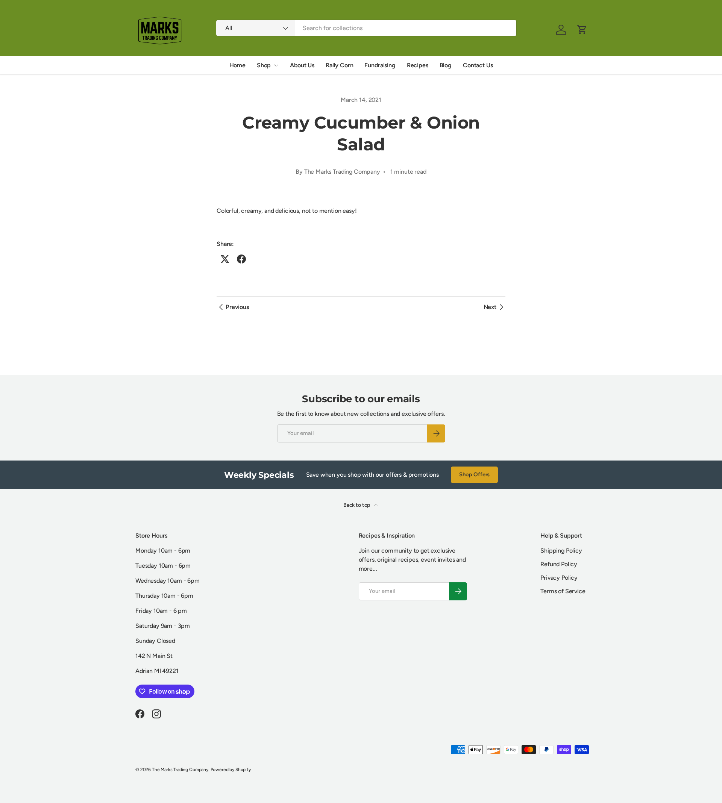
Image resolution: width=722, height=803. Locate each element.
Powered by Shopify (231, 769)
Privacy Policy (559, 577)
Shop (264, 65)
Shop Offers (474, 474)
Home (237, 65)
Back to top (357, 505)
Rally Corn (339, 65)
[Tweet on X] (225, 259)
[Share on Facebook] (241, 259)
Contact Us (478, 65)
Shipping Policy (561, 550)
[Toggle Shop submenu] (276, 65)
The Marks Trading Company (180, 769)
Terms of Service (562, 591)
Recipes (417, 65)
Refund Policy (558, 564)
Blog (446, 65)
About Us (302, 65)
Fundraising (379, 65)
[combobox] (366, 28)
